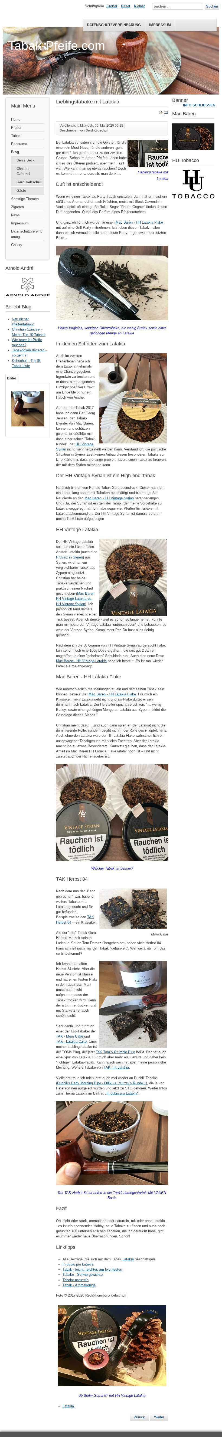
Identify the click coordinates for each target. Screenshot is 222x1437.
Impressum (160, 25)
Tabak (16, 136)
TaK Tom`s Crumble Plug (115, 1052)
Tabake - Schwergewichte (83, 1275)
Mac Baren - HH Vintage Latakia (81, 661)
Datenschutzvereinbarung (114, 25)
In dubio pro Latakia (121, 1093)
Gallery (16, 245)
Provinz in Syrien (69, 557)
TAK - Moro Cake (69, 1036)
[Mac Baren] (193, 149)
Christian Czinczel (23, 171)
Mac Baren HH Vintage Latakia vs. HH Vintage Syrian (75, 598)
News (15, 215)
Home (15, 119)
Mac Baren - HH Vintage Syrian (109, 498)
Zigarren (17, 207)
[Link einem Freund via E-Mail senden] (166, 114)
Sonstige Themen (25, 199)
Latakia (128, 1259)
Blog (15, 152)
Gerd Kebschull (30, 182)
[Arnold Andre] (27, 295)
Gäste (21, 191)
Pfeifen (16, 128)
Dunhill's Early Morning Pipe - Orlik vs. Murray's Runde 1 (101, 1083)
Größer (111, 6)
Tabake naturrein (76, 1280)
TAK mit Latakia (116, 1067)
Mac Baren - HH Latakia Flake (139, 222)
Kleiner (139, 6)
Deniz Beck (26, 160)
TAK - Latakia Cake (71, 1041)
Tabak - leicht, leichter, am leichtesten (92, 1269)
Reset (125, 6)
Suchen (212, 6)
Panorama (19, 144)
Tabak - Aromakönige (79, 1285)
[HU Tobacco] (193, 197)
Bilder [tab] (11, 378)
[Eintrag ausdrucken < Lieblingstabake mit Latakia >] (161, 114)
